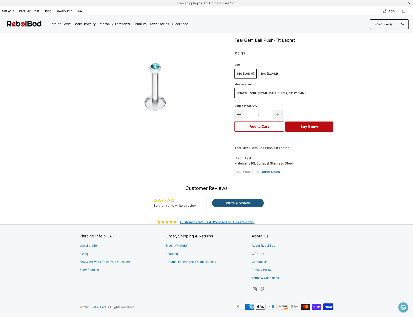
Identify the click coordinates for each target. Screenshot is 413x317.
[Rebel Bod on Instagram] (255, 289)
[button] (403, 307)
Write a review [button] (238, 203)
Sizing (47, 10)
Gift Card (8, 10)
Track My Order (28, 10)
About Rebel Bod (263, 245)
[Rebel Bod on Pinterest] (262, 289)
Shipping (172, 253)
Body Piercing (89, 269)
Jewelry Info (64, 10)
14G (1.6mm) (245, 73)
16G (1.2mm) (269, 73)
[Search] (403, 24)
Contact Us (259, 261)
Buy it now (309, 126)
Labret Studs (270, 172)
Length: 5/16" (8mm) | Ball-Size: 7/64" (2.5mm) (271, 93)
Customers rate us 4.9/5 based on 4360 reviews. (217, 222)
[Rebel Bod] (24, 24)
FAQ (79, 10)
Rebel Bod (98, 307)
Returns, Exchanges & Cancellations (191, 261)
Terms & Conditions (265, 278)
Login (391, 10)
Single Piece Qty (245, 106)
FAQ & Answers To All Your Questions (105, 261)
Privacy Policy (261, 269)
